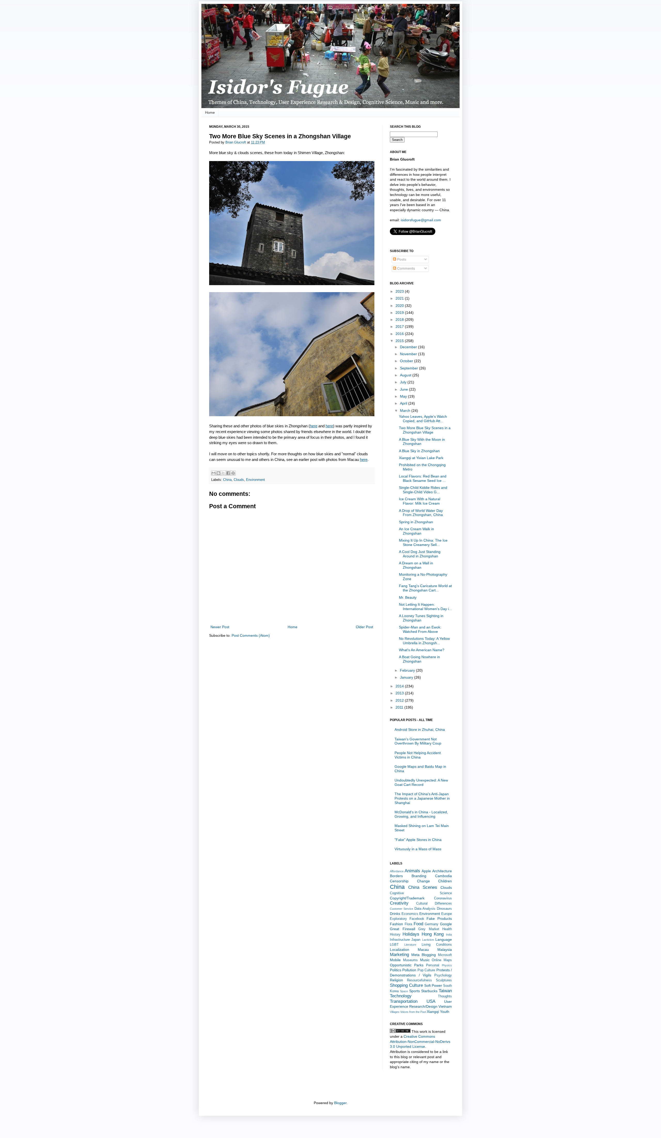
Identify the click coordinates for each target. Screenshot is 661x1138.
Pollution (409, 970)
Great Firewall (402, 929)
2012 (400, 700)
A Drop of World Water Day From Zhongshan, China (421, 513)
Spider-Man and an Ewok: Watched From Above (420, 629)
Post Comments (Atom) (251, 635)
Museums (410, 960)
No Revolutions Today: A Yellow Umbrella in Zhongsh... (424, 640)
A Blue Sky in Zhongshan (419, 451)
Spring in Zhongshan (416, 522)
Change (423, 881)
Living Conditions (437, 944)
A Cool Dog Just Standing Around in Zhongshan (419, 554)
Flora (408, 924)
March (405, 410)
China (227, 480)
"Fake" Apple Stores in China (418, 840)
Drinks (395, 914)
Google (446, 924)
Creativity (399, 903)
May (404, 396)
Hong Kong (433, 934)
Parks (418, 965)
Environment (255, 480)
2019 (400, 312)
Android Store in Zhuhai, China (420, 729)
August (406, 375)
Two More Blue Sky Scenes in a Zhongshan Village (425, 430)
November (409, 354)
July (403, 382)
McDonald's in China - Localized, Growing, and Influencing (421, 814)
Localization (399, 949)
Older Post (364, 627)
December (409, 347)
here (313, 426)
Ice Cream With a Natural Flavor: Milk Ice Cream (419, 501)
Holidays (411, 934)
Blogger (340, 1103)
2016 (400, 334)
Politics (395, 970)
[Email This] (213, 473)
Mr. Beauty (407, 597)
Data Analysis (425, 909)
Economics (410, 914)
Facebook (417, 919)
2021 (400, 298)
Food (418, 923)
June (404, 389)
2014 (400, 686)
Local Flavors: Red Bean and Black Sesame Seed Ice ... (422, 478)
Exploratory (398, 919)
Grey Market (428, 929)
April (404, 403)
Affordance (397, 871)
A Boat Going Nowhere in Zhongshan (419, 659)
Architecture (442, 871)
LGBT (394, 944)
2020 (400, 306)
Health (447, 929)
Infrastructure (400, 940)
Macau (423, 949)
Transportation (404, 1001)
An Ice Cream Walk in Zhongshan (416, 531)
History (395, 934)
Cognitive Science (421, 893)
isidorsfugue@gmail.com (421, 220)
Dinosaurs (444, 909)
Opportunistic (401, 965)
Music (425, 960)
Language (443, 939)
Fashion (396, 924)
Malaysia (444, 949)
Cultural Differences (434, 903)
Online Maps (442, 960)
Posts (401, 259)
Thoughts (445, 996)
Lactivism (428, 939)
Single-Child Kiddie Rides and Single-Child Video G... (423, 489)
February (408, 670)
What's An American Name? (421, 650)
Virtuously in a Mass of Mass (418, 849)
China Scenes (422, 887)
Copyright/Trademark (407, 898)
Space (404, 991)
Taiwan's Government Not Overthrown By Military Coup (418, 741)
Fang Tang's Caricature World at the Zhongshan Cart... (425, 588)
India (449, 934)
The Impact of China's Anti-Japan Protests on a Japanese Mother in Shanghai (422, 798)
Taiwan (445, 990)
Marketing (399, 954)
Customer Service (401, 908)
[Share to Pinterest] (233, 473)
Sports (414, 991)
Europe (446, 914)
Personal (432, 965)
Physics (447, 965)
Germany (431, 924)
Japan (415, 940)
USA (431, 1001)
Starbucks (429, 991)
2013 (400, 693)
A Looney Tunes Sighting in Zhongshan (421, 618)
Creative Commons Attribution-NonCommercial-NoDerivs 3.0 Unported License (420, 1041)
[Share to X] (223, 473)
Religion (396, 980)
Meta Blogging (423, 955)
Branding (419, 876)
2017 (400, 326)
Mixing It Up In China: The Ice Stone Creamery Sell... (423, 542)
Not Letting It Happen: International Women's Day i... (425, 606)
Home (210, 112)
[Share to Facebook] (228, 473)
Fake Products (439, 918)
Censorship (399, 881)
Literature (410, 944)
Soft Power (433, 985)
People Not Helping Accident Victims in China (418, 755)
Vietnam (445, 1006)
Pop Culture (426, 970)
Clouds (239, 480)
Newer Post (219, 627)
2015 (400, 341)
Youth (444, 1012)
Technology (401, 995)
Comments (405, 268)
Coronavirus (443, 898)
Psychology (443, 975)
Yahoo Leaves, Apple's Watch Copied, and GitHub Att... (423, 418)
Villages (394, 1011)
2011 (400, 707)
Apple (426, 871)
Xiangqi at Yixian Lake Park (421, 458)
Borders (396, 876)
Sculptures (444, 980)
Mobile (395, 960)
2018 (400, 319)
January (407, 677)
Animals (412, 870)
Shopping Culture (406, 985)
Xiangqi (433, 1012)
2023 (400, 291)
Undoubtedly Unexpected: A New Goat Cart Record (421, 782)
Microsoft (445, 955)
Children (445, 881)
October (407, 361)
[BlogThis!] (218, 473)
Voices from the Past (413, 1011)
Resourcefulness (419, 980)
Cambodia (443, 876)
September (409, 368)
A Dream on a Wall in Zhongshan (416, 565)
